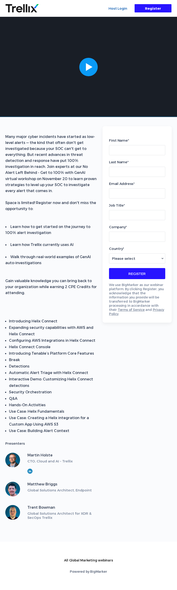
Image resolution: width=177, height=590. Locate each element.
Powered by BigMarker (88, 571)
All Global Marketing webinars (88, 560)
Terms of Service (131, 310)
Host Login (118, 8)
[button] (88, 67)
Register (153, 8)
